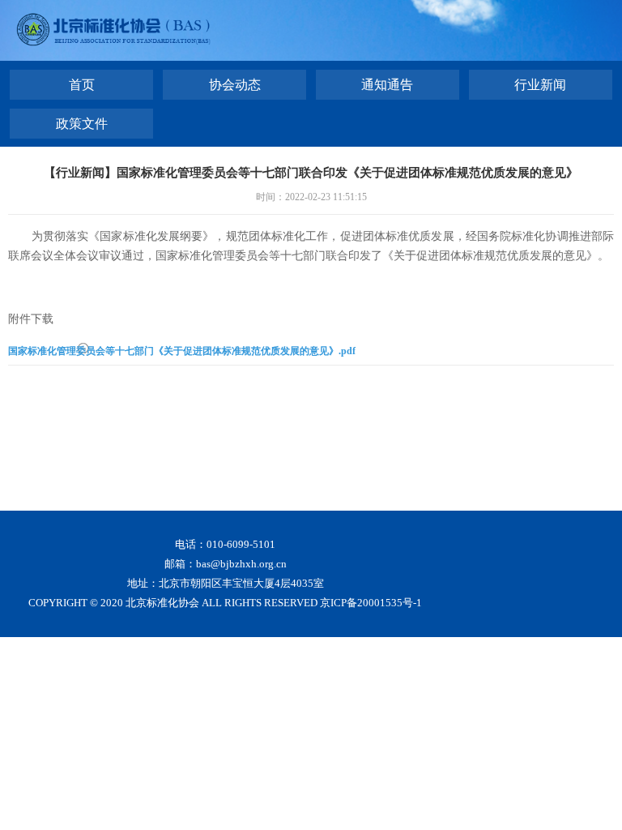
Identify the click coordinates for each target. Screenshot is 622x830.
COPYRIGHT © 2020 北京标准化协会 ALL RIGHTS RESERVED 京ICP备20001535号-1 (225, 603)
